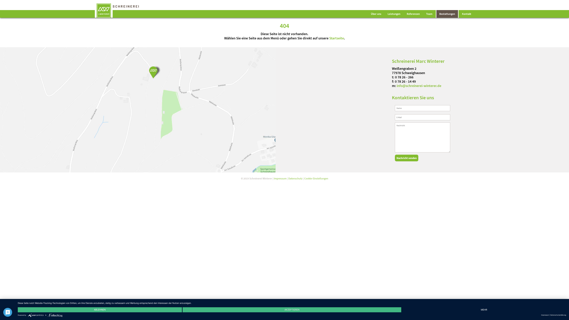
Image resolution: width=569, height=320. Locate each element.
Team (429, 14)
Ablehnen (100, 309)
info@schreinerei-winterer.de (419, 85)
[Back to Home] (121, 10)
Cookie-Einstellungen (316, 178)
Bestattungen (447, 14)
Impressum (280, 178)
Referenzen (413, 14)
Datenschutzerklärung (558, 315)
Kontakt (466, 14)
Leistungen (394, 14)
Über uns (376, 14)
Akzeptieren (291, 309)
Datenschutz (295, 178)
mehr (484, 309)
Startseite (336, 38)
